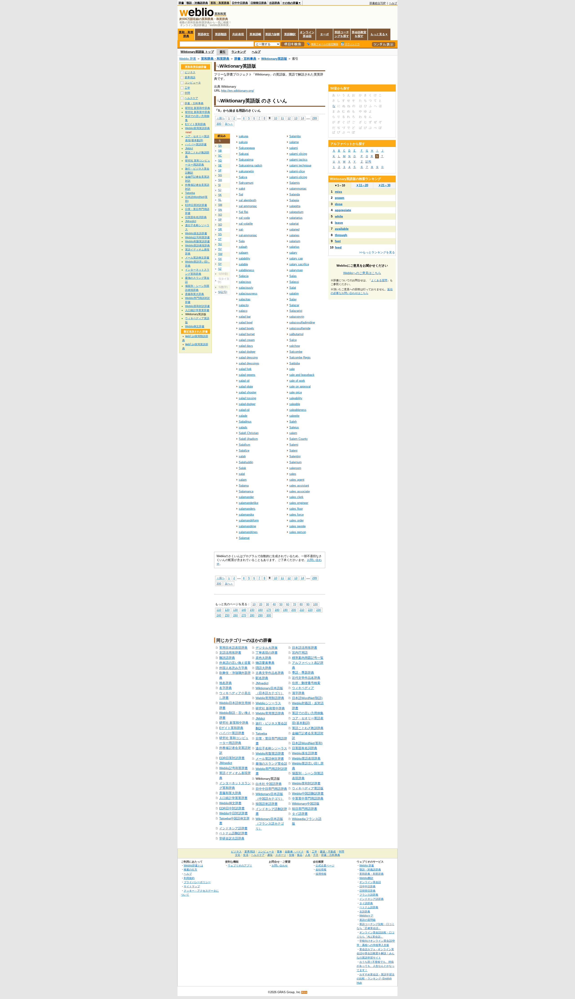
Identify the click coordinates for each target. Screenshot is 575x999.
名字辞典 (225, 688)
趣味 (270, 855)
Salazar (294, 305)
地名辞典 (225, 683)
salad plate (246, 386)
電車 (279, 851)
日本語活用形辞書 (304, 647)
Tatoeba (261, 733)
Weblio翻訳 (366, 878)
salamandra (246, 514)
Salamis (294, 182)
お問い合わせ (280, 865)
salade (243, 415)
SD (220, 160)
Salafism (244, 444)
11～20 (362, 185)
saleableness (297, 410)
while (339, 216)
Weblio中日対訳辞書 (233, 813)
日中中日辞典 (240, 3)
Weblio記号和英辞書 (233, 768)
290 (260, 615)
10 (275, 118)
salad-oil (244, 410)
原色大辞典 (263, 658)
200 (293, 609)
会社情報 (321, 869)
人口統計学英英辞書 (233, 798)
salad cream (247, 340)
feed (338, 247)
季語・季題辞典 (303, 672)
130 (235, 609)
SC (220, 155)
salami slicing (298, 153)
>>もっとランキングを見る (377, 252)
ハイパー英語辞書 (231, 733)
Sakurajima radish (250, 165)
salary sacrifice (299, 264)
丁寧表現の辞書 (267, 652)
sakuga (243, 136)
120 (227, 609)
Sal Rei (243, 212)
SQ (220, 224)
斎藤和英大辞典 (230, 793)
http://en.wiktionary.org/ (237, 90)
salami (293, 148)
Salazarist (295, 310)
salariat (294, 223)
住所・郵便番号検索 (306, 683)
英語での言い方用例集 (307, 713)
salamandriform (249, 520)
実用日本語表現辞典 (233, 647)
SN (220, 209)
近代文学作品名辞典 (306, 678)
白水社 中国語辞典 (269, 784)
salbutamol (296, 334)
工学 (187, 87)
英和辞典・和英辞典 (215, 58)
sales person (297, 532)
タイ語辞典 (366, 903)
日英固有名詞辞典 (304, 748)
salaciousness (248, 293)
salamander (246, 497)
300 (219, 123)
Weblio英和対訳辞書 (306, 783)
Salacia (243, 276)
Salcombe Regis (300, 357)
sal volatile (246, 223)
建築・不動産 (328, 851)
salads (243, 427)
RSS (304, 992)
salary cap (296, 258)
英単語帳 (255, 34)
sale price (295, 392)
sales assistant (299, 485)
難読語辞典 (227, 658)
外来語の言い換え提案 (235, 663)
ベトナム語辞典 (368, 907)
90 (308, 604)
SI (219, 185)
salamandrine (247, 526)
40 (274, 604)
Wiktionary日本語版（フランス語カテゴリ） (270, 823)
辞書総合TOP (377, 3)
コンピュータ (193, 82)
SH (220, 180)
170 (268, 609)
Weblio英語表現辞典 (306, 758)
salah (242, 456)
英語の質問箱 (367, 919)
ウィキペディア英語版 (307, 788)
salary (293, 252)
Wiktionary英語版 (274, 58)
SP (220, 219)
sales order (296, 520)
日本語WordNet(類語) (307, 698)
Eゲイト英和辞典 (231, 728)
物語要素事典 (265, 663)
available (342, 228)
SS (220, 234)
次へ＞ (229, 123)
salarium (294, 241)
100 (315, 604)
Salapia (294, 200)
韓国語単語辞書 (267, 804)
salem (293, 433)
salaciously (246, 287)
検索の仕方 (190, 869)
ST (219, 239)
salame (294, 142)
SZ (219, 268)
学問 (187, 93)
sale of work (297, 380)
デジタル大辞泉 (267, 647)
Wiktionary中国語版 (305, 803)
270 (243, 615)
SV (220, 249)
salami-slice (297, 171)
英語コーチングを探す (341, 34)
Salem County (298, 439)
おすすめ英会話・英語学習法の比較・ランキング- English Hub (375, 978)
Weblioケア (366, 915)
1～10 (339, 185)
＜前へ (221, 118)
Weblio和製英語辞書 (270, 753)
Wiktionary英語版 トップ (197, 51)
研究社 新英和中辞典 (233, 722)
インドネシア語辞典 (371, 898)
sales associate (299, 491)
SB (220, 150)
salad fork (245, 369)
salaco (243, 310)
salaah (243, 246)
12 (289, 118)
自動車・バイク (294, 851)
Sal (241, 194)
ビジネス (190, 72)
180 (277, 609)
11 (282, 118)
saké (242, 188)
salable (243, 264)
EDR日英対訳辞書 (232, 758)
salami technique (300, 165)
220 (310, 609)
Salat (292, 287)
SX (220, 259)
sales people (297, 526)
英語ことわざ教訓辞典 (307, 728)
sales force (296, 514)
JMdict (260, 718)
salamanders (247, 508)
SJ (219, 190)
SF (219, 170)
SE (220, 165)
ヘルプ (393, 3)
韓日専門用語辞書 (304, 809)
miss (338, 191)
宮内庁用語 (300, 652)
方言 (315, 855)
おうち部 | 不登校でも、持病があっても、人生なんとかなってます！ (375, 966)
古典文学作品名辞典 (270, 673)
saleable (294, 404)
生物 (291, 855)
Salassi (294, 282)
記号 (368, 161)
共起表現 (238, 34)
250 (227, 615)
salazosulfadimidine (302, 322)
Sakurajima (246, 159)
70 (294, 604)
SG (220, 175)
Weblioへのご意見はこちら (362, 273)
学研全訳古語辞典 (231, 838)
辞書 (181, 3)
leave (339, 222)
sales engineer (298, 503)
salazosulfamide (299, 328)
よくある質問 (379, 280)
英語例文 (203, 34)
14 (302, 118)
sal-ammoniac (248, 235)
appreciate (343, 210)
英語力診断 (272, 34)
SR (220, 229)
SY (220, 264)
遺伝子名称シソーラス (271, 748)
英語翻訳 (290, 34)
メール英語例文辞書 (270, 758)
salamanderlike (248, 503)
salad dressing (248, 357)
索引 (223, 51)
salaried (294, 229)
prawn (339, 197)
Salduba (294, 363)
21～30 (384, 185)
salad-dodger (247, 404)
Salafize (244, 450)
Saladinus (245, 421)
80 (301, 604)
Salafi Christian (249, 433)
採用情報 (321, 873)
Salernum (295, 462)
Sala (242, 241)
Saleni (293, 450)
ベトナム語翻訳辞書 (233, 833)
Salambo (295, 136)
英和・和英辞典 (219, 3)
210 (302, 609)
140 (243, 609)
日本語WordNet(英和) (307, 743)
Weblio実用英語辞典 (270, 713)
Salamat (244, 538)
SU (220, 244)
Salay (293, 299)
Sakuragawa (247, 148)
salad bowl (245, 322)
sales (292, 474)
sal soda (244, 217)
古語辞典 (274, 3)
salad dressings (249, 363)
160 (260, 609)
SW (220, 254)
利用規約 (189, 878)
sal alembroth (247, 200)
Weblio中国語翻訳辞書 (308, 793)
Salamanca (246, 491)
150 (252, 609)
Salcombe (295, 351)
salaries (294, 235)
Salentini (295, 456)
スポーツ (280, 855)
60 (287, 604)
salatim (294, 293)
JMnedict (225, 763)
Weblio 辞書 (187, 58)
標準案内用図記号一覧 (307, 658)
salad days (246, 346)
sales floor (296, 508)
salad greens (247, 375)
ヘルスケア (191, 98)
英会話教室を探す (359, 34)
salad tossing (247, 398)
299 (314, 118)
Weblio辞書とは (193, 865)
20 (260, 604)
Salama (244, 485)
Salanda (294, 194)
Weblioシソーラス (268, 703)
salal (242, 474)
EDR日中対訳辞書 (232, 808)
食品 (299, 855)
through (341, 235)
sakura (243, 142)
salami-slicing (298, 177)
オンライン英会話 (307, 34)
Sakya (243, 177)
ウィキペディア (303, 688)
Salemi (293, 444)
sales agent (296, 479)
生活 (245, 855)
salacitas (244, 299)
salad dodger (247, 351)
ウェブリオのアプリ (240, 865)
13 (295, 118)
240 (219, 615)
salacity (244, 305)
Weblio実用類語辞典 (270, 698)
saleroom (295, 468)
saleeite (294, 415)
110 (219, 609)
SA (220, 145)
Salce (293, 340)
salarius (294, 246)
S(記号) (222, 292)
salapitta (294, 206)
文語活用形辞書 (230, 652)
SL (219, 200)
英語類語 (221, 34)
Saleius (294, 427)
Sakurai (244, 153)
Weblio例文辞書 (230, 803)
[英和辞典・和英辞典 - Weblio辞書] (196, 15)
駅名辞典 (262, 678)
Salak (242, 468)
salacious (245, 282)
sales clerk (296, 497)
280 (252, 615)
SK (220, 195)
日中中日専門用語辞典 (271, 789)
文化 (237, 855)
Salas (293, 276)
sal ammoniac (248, 206)
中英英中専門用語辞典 (307, 798)
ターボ (324, 34)
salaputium (296, 212)
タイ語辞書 (300, 813)
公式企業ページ (325, 865)
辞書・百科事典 (245, 58)
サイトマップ (192, 886)
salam (243, 479)
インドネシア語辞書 (233, 828)
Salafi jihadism (248, 439)
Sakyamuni (246, 182)
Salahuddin (246, 462)
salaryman (296, 270)
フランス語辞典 (368, 894)
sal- (241, 229)
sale (292, 369)
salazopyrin (296, 316)
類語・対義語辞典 (197, 3)
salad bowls (246, 328)
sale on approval (300, 386)
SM (220, 204)
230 (318, 609)
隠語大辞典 (263, 668)
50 (281, 604)
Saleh (293, 421)
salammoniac (298, 188)
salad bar (245, 316)
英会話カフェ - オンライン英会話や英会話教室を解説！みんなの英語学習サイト (375, 953)
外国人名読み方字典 (233, 668)
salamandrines (248, 532)
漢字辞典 (298, 693)
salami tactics (298, 159)
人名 (307, 855)
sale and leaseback (301, 375)
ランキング (238, 51)
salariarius (296, 217)
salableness (246, 270)
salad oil (244, 380)
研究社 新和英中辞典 (270, 708)
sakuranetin (246, 171)
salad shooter (247, 392)
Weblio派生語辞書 (304, 753)
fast (338, 241)
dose (339, 204)
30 (267, 604)
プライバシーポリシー (197, 882)
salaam (243, 252)
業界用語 (190, 77)
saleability (295, 398)
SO (220, 214)
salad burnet (247, 334)
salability (244, 258)
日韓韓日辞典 (258, 3)
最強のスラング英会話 (271, 763)
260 (235, 615)
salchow (294, 346)
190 (285, 609)
